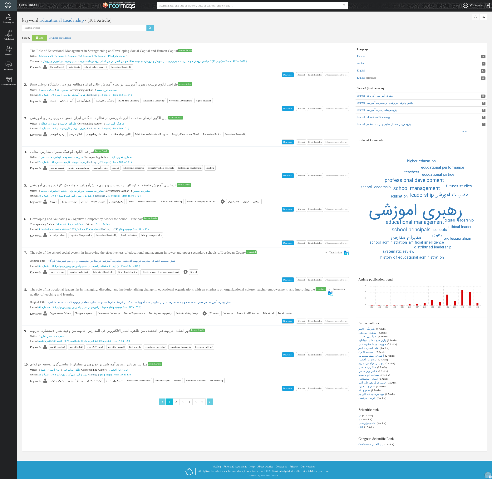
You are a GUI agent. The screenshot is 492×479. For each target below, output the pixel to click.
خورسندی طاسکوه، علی (372, 344)
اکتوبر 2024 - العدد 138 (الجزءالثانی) (57, 341)
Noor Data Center (269, 475)
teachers (411, 172)
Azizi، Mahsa (103, 224)
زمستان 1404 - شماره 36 (51, 195)
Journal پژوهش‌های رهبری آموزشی (377, 110)
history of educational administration (412, 258)
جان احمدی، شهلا (50, 369)
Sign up (33, 4)
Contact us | (282, 466)
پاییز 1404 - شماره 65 (49, 266)
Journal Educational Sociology (373, 117)
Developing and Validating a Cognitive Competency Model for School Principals (86, 219)
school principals (411, 230)
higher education (421, 161)
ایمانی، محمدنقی (368, 378)
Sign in (23, 4)
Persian (361, 56)
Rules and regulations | (236, 466)
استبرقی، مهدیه (50, 190)
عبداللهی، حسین (367, 336)
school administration (388, 243)
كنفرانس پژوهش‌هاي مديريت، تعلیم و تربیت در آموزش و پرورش (178, 61)
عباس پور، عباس (368, 371)
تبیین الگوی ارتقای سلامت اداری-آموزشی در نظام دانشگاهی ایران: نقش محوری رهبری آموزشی (99, 118)
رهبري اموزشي (416, 210)
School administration (50, 229)
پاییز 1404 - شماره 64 (49, 307)
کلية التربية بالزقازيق (88, 341)
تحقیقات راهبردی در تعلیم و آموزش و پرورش (85, 266)
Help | (252, 466)
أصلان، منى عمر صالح (53, 336)
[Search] (344, 5)
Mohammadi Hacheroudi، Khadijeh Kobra (102, 56)
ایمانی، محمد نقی (51, 157)
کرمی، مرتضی (367, 398)
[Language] (465, 5)
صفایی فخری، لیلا (122, 157)
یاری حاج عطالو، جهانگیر (372, 340)
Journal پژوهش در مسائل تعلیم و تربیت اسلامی (384, 124)
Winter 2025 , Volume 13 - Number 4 (82, 229)
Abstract (301, 75)
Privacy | (294, 466)
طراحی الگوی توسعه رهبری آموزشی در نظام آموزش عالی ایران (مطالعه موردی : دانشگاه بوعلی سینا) (104, 84)
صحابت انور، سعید (107, 90)
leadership (422, 195)
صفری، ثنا (62, 90)
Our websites (308, 466)
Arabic (360, 63)
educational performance (442, 168)
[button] (337, 252)
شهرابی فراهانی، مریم (371, 363)
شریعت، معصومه (73, 157)
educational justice (438, 175)
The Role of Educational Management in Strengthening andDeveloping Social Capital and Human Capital (104, 51)
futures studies (459, 186)
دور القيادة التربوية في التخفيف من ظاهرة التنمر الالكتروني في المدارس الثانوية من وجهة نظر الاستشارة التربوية (110, 331)
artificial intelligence (426, 243)
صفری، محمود (367, 386)
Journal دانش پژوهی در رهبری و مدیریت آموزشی (385, 102)
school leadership (376, 187)
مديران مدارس (406, 237)
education (399, 196)
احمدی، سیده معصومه (371, 355)
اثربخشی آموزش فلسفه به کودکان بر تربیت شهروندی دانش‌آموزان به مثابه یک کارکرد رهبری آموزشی (103, 185)
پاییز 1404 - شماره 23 (49, 374)
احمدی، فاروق (366, 351)
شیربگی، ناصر (367, 328)
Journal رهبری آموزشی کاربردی (375, 95)
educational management (415, 222)
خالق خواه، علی (71, 369)
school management (416, 189)
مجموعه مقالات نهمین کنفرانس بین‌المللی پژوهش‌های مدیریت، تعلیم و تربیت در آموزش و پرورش (93, 61)
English (361, 70)
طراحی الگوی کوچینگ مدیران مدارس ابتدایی (62, 152)
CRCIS (267, 471)
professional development (414, 181)
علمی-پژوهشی (367, 423)
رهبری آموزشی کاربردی (74, 94)
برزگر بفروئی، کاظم (72, 190)
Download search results (60, 38)
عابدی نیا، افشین (118, 369)
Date (40, 38)
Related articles (315, 75)
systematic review (398, 252)
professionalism (457, 239)
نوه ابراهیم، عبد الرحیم (371, 394)
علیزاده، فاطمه (68, 123)
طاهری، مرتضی (367, 332)
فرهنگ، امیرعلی (115, 123)
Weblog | (217, 466)
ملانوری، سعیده (95, 190)
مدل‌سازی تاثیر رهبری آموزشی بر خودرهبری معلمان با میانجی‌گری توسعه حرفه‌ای (89, 364)
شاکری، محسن (141, 190)
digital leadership (459, 220)
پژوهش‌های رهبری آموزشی (80, 195)
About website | (265, 466)
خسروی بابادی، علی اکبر (372, 382)
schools (440, 230)
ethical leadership (463, 227)
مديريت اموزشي (451, 195)
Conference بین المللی (371, 444)
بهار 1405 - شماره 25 (49, 94)
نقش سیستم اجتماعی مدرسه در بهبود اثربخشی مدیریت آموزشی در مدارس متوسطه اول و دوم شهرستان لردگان (111, 260)
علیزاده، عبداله (49, 123)
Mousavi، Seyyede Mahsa (70, 224)
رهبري (437, 235)
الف (361, 427)
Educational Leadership (62, 20)
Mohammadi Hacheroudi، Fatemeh (58, 56)
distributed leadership (432, 247)
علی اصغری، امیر (368, 348)
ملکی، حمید (47, 90)
